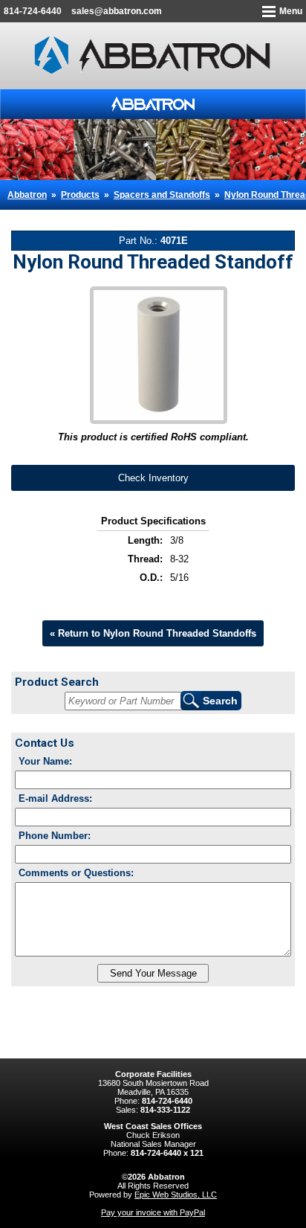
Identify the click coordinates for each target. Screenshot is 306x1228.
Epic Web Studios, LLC (175, 1194)
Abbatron (27, 195)
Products (80, 195)
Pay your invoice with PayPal (153, 1212)
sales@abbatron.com (116, 11)
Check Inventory (153, 477)
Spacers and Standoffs (162, 195)
